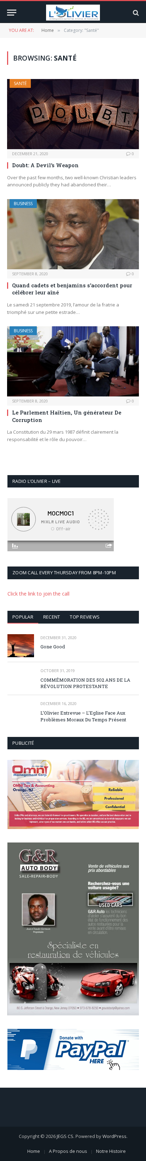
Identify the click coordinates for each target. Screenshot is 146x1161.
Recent (51, 617)
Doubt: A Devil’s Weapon (45, 165)
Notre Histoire (111, 1151)
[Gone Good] (20, 645)
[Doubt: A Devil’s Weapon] (73, 114)
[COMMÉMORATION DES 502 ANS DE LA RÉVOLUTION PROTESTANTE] (20, 678)
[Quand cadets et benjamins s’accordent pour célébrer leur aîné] (73, 234)
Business (23, 204)
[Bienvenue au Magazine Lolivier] (73, 12)
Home (33, 1151)
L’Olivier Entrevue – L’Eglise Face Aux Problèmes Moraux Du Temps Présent (83, 716)
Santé (20, 83)
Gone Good (52, 646)
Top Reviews (85, 617)
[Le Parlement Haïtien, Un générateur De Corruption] (73, 361)
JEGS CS (65, 1136)
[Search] (135, 13)
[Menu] (11, 13)
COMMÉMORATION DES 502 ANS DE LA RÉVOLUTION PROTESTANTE (85, 683)
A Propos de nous (68, 1151)
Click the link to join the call (38, 593)
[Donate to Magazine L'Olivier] (73, 1049)
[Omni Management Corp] (73, 794)
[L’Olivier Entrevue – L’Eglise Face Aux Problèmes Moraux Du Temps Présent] (20, 711)
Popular (22, 617)
